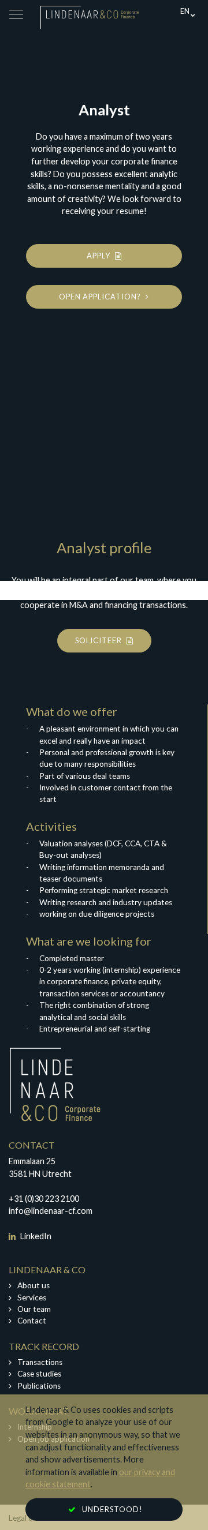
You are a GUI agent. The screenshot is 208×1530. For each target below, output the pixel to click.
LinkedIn (34, 1236)
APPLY (99, 255)
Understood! (112, 1509)
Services (31, 1297)
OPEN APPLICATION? (101, 296)
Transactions (39, 1362)
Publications (39, 1385)
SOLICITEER (99, 640)
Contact (31, 1320)
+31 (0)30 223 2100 (44, 1198)
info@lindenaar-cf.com (50, 1211)
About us (33, 1285)
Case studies (39, 1373)
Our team (34, 1309)
